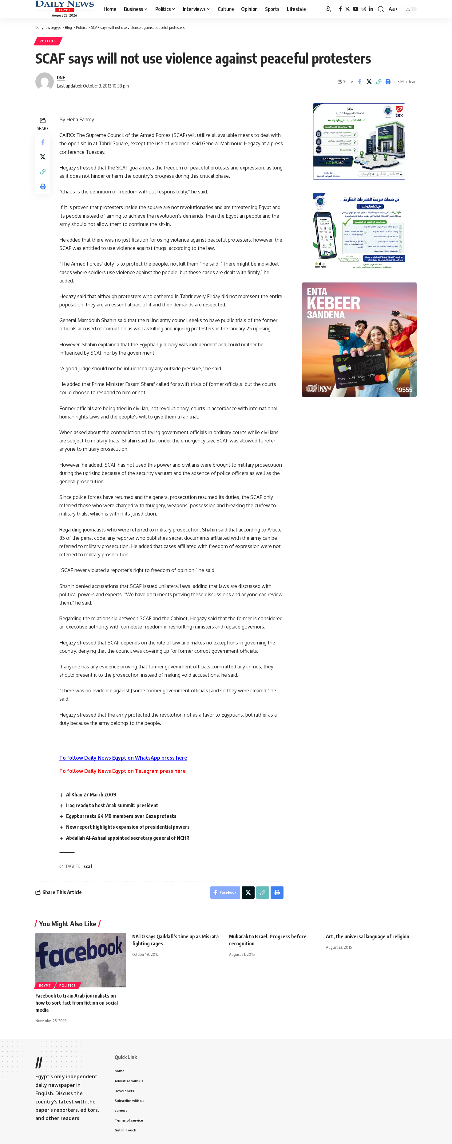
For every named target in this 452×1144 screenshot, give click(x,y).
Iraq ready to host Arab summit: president (112, 805)
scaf (88, 866)
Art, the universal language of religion (367, 936)
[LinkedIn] (371, 9)
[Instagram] (363, 9)
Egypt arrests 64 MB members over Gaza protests (121, 816)
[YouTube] (355, 9)
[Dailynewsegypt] (64, 6)
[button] (328, 9)
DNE (61, 77)
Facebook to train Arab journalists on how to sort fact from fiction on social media (76, 1003)
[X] (347, 9)
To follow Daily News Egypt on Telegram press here (122, 771)
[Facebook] (340, 9)
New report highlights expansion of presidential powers (128, 827)
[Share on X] (369, 82)
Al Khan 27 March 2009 (91, 795)
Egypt (45, 985)
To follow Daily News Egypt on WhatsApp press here (123, 758)
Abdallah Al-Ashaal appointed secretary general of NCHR (127, 838)
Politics (48, 41)
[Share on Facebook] (359, 82)
